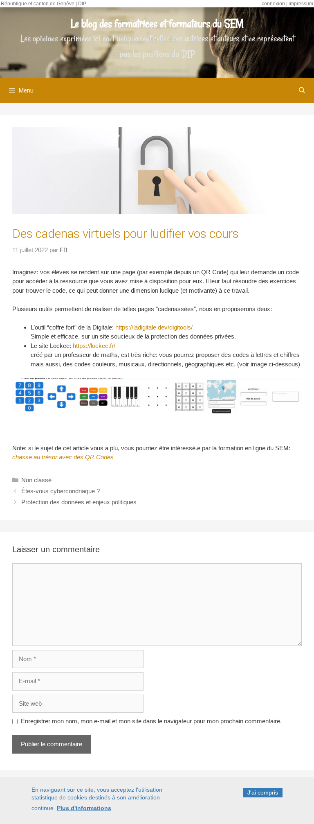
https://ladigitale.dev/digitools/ (154, 327)
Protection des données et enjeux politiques (79, 502)
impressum (301, 4)
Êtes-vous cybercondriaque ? (60, 491)
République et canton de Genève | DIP (43, 4)
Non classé (36, 479)
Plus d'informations (84, 808)
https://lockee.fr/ (94, 345)
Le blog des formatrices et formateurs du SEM (157, 23)
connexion (273, 4)
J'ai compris (262, 792)
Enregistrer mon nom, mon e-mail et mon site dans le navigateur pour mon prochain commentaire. (151, 721)
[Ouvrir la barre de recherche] (302, 90)
